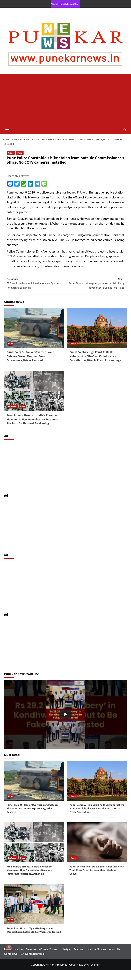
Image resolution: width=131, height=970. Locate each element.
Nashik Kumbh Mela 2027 (64, 3)
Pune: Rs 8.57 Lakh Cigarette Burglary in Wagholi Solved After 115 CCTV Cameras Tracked (34, 930)
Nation (18, 949)
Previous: (33, 283)
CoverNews (76, 964)
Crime (10, 153)
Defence (31, 949)
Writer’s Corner (48, 949)
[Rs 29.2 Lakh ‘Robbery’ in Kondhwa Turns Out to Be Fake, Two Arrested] (65, 714)
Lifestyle (65, 949)
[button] (7, 129)
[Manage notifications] (9, 947)
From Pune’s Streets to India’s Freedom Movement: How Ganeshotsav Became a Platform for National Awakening (32, 419)
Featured (12, 406)
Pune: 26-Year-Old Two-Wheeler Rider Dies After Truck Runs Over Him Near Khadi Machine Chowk (96, 870)
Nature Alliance (97, 949)
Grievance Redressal (33, 953)
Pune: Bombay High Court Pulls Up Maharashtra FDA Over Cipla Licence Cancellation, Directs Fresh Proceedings (95, 356)
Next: (96, 283)
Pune (19, 153)
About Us (114, 949)
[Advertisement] (65, 99)
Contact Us (10, 953)
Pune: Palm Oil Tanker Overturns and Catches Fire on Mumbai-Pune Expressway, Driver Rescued (30, 356)
